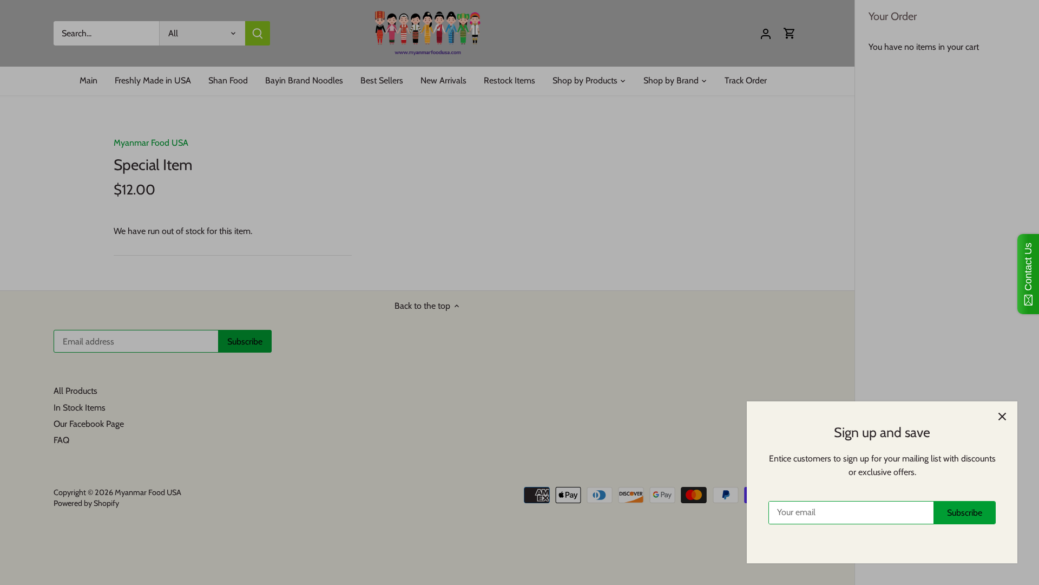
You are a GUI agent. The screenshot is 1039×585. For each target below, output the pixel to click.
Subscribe (964, 513)
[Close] (1002, 416)
